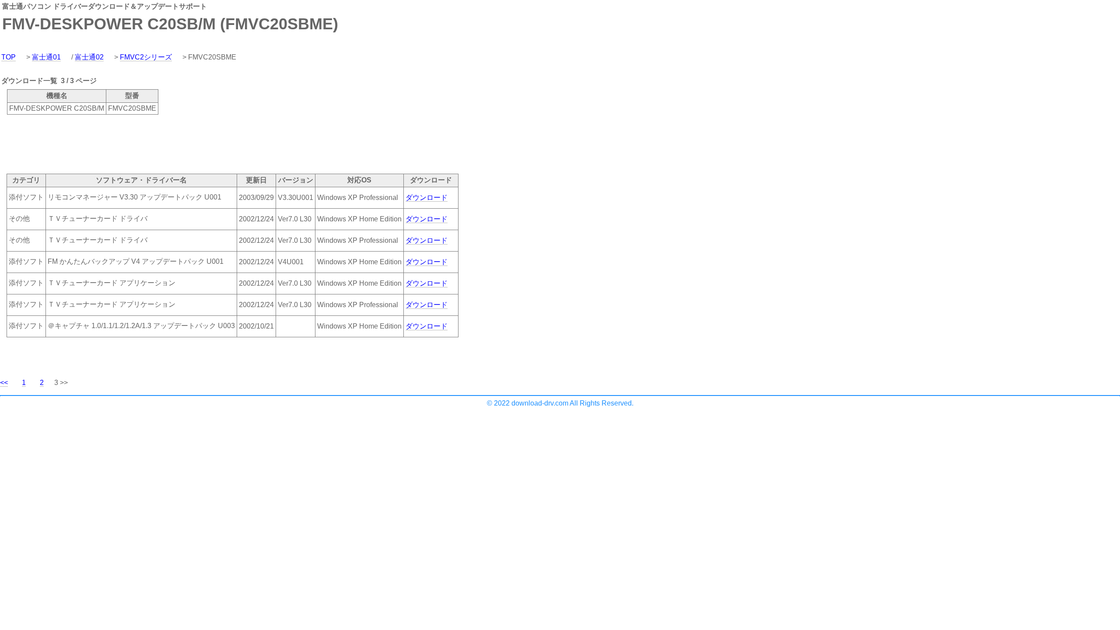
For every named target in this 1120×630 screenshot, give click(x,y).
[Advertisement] (159, 143)
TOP (8, 57)
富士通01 (46, 57)
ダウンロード (427, 197)
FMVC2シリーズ (146, 57)
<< (4, 382)
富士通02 (89, 57)
